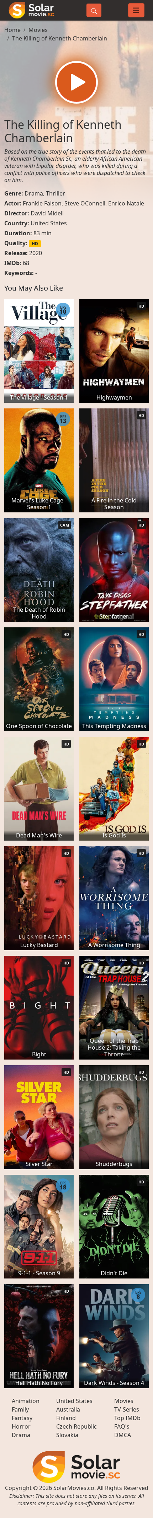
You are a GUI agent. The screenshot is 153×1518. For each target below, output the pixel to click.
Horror (21, 1426)
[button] (76, 82)
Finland (66, 1418)
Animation (25, 1401)
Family (20, 1409)
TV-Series (126, 1409)
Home (12, 30)
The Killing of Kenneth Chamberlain (59, 38)
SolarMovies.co (73, 1488)
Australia (68, 1409)
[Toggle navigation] (136, 10)
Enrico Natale (126, 203)
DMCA (122, 1435)
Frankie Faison (42, 203)
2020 (35, 253)
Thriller (55, 193)
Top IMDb (127, 1418)
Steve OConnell (84, 203)
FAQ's (122, 1426)
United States (49, 223)
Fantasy (22, 1418)
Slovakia (67, 1435)
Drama (34, 193)
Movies (38, 30)
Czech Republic (76, 1426)
